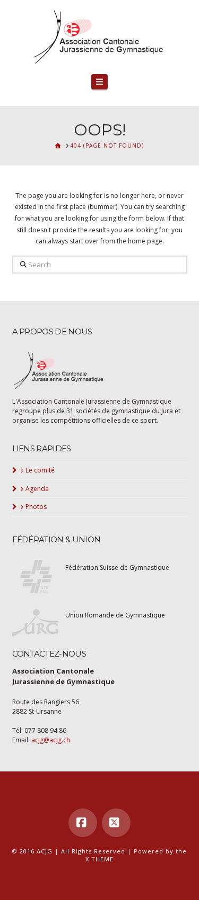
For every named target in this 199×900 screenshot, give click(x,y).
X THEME (99, 859)
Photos (36, 506)
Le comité (40, 470)
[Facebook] (82, 822)
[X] (116, 822)
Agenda (37, 488)
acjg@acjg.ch (50, 739)
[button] (99, 81)
